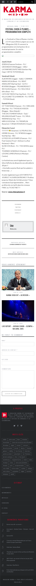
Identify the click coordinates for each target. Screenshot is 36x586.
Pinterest (18, 210)
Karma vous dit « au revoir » (18, 295)
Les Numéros (6, 487)
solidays (30, 468)
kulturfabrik (17, 454)
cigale (12, 445)
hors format (19, 451)
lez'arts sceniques (8, 457)
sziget (22, 471)
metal (25, 460)
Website (13, 229)
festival (29, 448)
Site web (5, 359)
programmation (19, 465)
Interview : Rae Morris (13, 565)
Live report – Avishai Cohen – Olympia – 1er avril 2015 (18, 327)
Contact (5, 513)
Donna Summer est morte (18, 243)
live (16, 457)
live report (22, 457)
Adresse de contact (10, 350)
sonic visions (6, 471)
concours (25, 445)
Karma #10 (10, 535)
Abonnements (6, 492)
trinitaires (5, 474)
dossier (16, 448)
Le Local (5, 508)
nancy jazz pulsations (21, 462)
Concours (5, 503)
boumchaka (6, 442)
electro (23, 448)
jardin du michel (7, 454)
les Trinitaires (26, 454)
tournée (28, 471)
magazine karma (16, 460)
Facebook (18, 204)
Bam (18, 439)
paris (11, 465)
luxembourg (6, 460)
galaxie (5, 451)
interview (27, 451)
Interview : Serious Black (13, 547)
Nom (4, 340)
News (16, 26)
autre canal (12, 439)
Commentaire (6, 369)
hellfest (11, 451)
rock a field (6, 468)
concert (18, 445)
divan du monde (7, 448)
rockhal (23, 468)
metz (30, 460)
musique (5, 462)
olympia (5, 465)
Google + (18, 212)
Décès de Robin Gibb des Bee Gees (18, 253)
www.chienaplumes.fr (16, 192)
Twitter (18, 207)
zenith (12, 474)
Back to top (17, 582)
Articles (10, 26)
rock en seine (15, 468)
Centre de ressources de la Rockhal (21, 442)
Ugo (11, 225)
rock (27, 465)
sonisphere (15, 471)
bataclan (24, 439)
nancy (11, 462)
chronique (5, 445)
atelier (4, 439)
